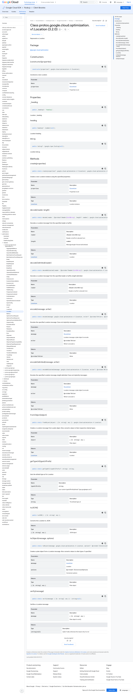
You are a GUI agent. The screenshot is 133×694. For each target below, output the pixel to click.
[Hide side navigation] (22, 691)
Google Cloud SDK (13, 8)
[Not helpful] (106, 20)
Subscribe (112, 690)
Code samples (84, 674)
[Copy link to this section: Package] (40, 45)
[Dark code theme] (102, 66)
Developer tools (50, 20)
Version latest (37, 34)
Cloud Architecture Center (87, 677)
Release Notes (57, 674)
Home (31, 20)
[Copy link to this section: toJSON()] (40, 508)
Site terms (45, 686)
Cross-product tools (47, 2)
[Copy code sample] (105, 66)
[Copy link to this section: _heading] (39, 102)
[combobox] (88, 2)
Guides (13, 11)
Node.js (27, 8)
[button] (12, 234)
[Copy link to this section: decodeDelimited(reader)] (53, 263)
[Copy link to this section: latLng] (37, 139)
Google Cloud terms (55, 686)
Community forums (58, 668)
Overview (5, 11)
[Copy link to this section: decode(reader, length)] (51, 210)
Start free (126, 8)
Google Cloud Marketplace (34, 674)
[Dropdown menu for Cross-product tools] (56, 2)
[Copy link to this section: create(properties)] (47, 164)
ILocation (73, 86)
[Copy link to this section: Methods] (41, 159)
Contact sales (30, 677)
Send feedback (100, 25)
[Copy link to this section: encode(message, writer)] (53, 309)
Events (108, 671)
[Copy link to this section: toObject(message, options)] (55, 538)
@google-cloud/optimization (39, 50)
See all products (31, 668)
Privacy (38, 686)
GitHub (82, 668)
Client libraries (39, 8)
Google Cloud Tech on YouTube (115, 680)
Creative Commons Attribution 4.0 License (75, 652)
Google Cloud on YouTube (113, 677)
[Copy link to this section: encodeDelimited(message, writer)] (61, 362)
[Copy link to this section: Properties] (43, 98)
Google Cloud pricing (32, 671)
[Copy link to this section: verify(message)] (45, 591)
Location (34, 204)
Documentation (40, 20)
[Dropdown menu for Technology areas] (37, 2)
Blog (107, 668)
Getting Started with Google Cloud (89, 671)
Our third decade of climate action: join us (74, 686)
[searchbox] (12, 17)
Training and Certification (87, 680)
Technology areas (29, 2)
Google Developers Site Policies (55, 654)
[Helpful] (103, 20)
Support (55, 671)
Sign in (129, 2)
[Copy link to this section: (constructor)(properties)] (53, 62)
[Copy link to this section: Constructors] (46, 57)
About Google (30, 686)
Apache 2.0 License (32, 654)
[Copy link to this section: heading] (38, 121)
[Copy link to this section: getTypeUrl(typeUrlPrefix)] (53, 461)
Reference (22, 11)
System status (57, 677)
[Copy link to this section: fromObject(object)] (48, 415)
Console (104, 2)
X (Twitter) (109, 674)
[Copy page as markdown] (65, 29)
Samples (31, 11)
